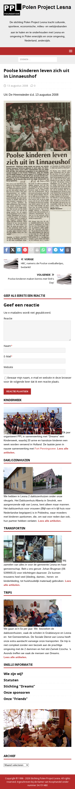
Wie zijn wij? (13, 674)
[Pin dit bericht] (25, 250)
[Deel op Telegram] (55, 250)
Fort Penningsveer (45, 448)
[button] (70, 51)
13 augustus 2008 (17, 85)
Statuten (11, 680)
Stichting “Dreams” (19, 686)
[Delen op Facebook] (7, 250)
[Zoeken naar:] (37, 59)
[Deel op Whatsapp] (43, 250)
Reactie (8, 318)
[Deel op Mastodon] (49, 250)
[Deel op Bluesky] (62, 250)
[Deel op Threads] (68, 250)
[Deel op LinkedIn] (19, 250)
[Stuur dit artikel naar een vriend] (31, 250)
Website (8, 367)
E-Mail (7, 356)
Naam (7, 346)
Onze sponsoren (17, 692)
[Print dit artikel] (37, 250)
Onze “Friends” (15, 699)
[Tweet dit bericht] (13, 250)
